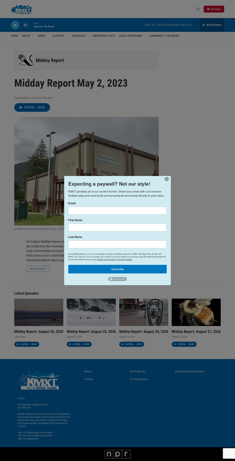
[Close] (168, 179)
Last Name (75, 236)
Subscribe (117, 269)
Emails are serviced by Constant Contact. (115, 259)
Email (72, 203)
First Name (75, 220)
